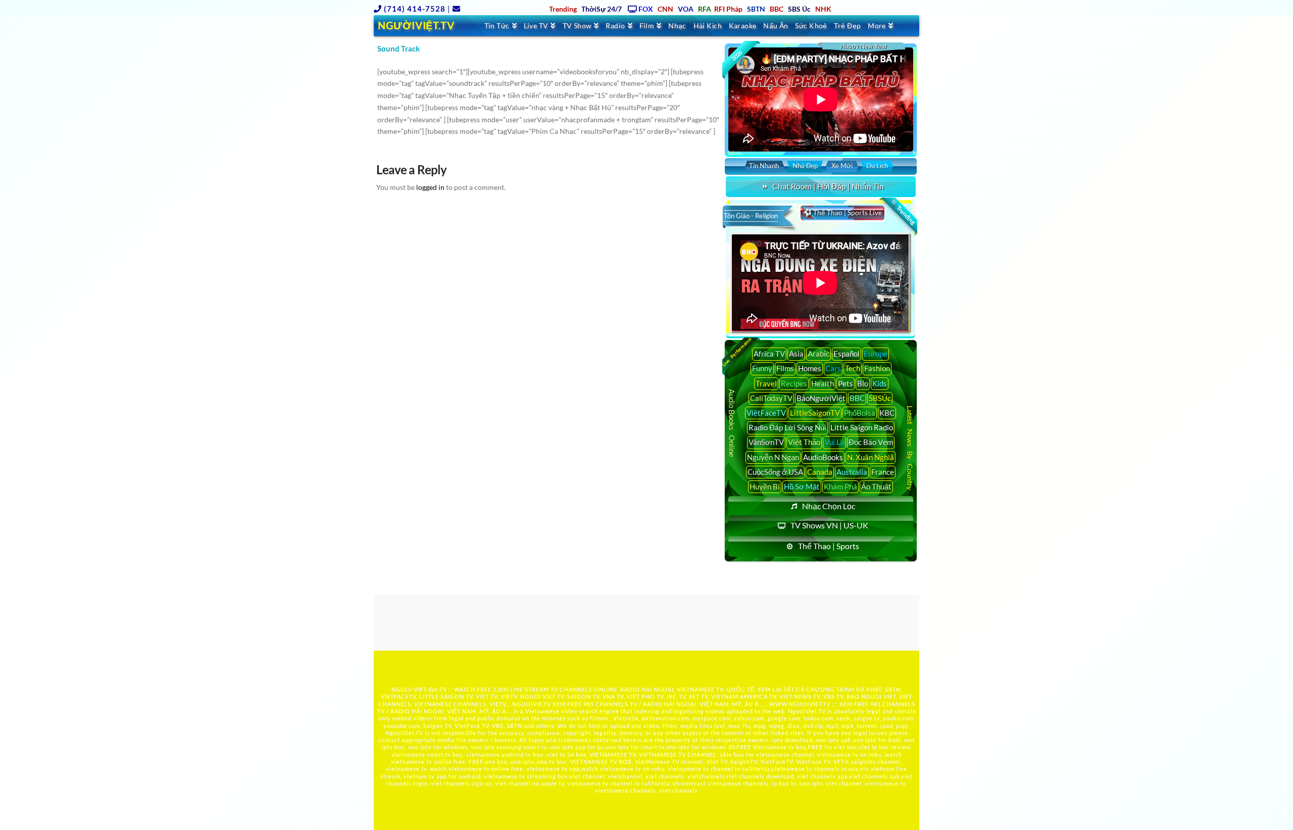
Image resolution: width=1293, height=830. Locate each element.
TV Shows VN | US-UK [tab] (829, 525)
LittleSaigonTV (815, 412)
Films (785, 368)
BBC (857, 398)
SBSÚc (880, 398)
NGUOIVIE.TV (531, 704)
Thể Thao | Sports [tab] (828, 546)
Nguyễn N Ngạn (773, 457)
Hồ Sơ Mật (802, 486)
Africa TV (769, 353)
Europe (875, 353)
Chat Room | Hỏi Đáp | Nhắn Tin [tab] (828, 186)
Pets (845, 383)
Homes (809, 368)
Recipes (794, 383)
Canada (819, 471)
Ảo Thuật (876, 486)
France (882, 471)
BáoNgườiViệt (821, 398)
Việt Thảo (804, 442)
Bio (862, 383)
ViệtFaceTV (766, 412)
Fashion (877, 368)
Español (846, 353)
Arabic (818, 353)
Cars (833, 368)
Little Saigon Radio (861, 427)
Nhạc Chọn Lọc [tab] (828, 506)
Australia (851, 471)
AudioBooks (823, 457)
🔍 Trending (902, 212)
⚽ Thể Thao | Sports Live (842, 212)
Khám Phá (840, 486)
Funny (762, 368)
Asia (796, 353)
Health (822, 383)
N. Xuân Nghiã (870, 457)
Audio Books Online (731, 423)
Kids (879, 383)
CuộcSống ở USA (775, 471)
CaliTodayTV (771, 398)
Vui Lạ (834, 442)
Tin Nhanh (764, 166)
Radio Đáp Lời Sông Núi (787, 427)
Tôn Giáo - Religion (751, 216)
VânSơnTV (766, 442)
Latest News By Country (910, 447)
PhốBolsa (859, 412)
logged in (430, 187)
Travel (766, 383)
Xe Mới (842, 166)
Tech (852, 368)
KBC (886, 412)
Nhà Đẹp (805, 166)
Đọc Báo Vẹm (871, 442)
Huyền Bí (765, 486)
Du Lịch (877, 166)
